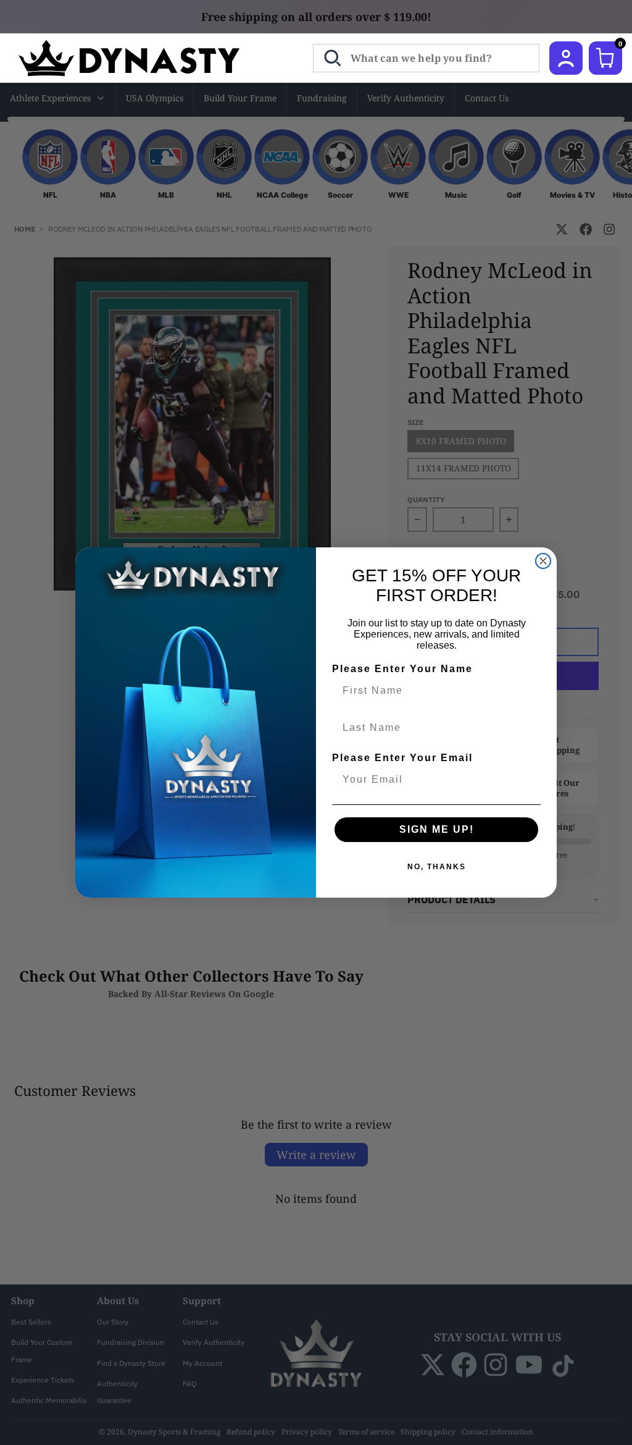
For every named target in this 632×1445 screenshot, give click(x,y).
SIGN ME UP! (436, 829)
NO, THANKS (436, 866)
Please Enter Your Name (402, 669)
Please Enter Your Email (402, 757)
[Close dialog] (543, 561)
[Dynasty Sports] (145, 58)
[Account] (566, 58)
